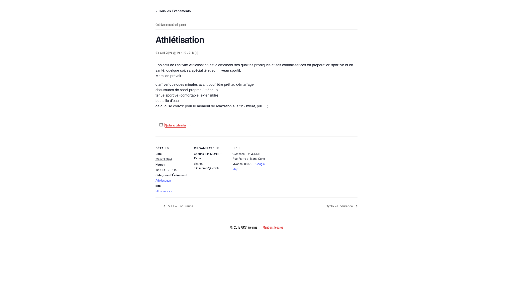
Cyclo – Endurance (340, 206)
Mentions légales (273, 227)
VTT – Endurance (180, 206)
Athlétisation (163, 180)
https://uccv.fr (164, 191)
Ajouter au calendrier (175, 125)
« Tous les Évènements (173, 11)
